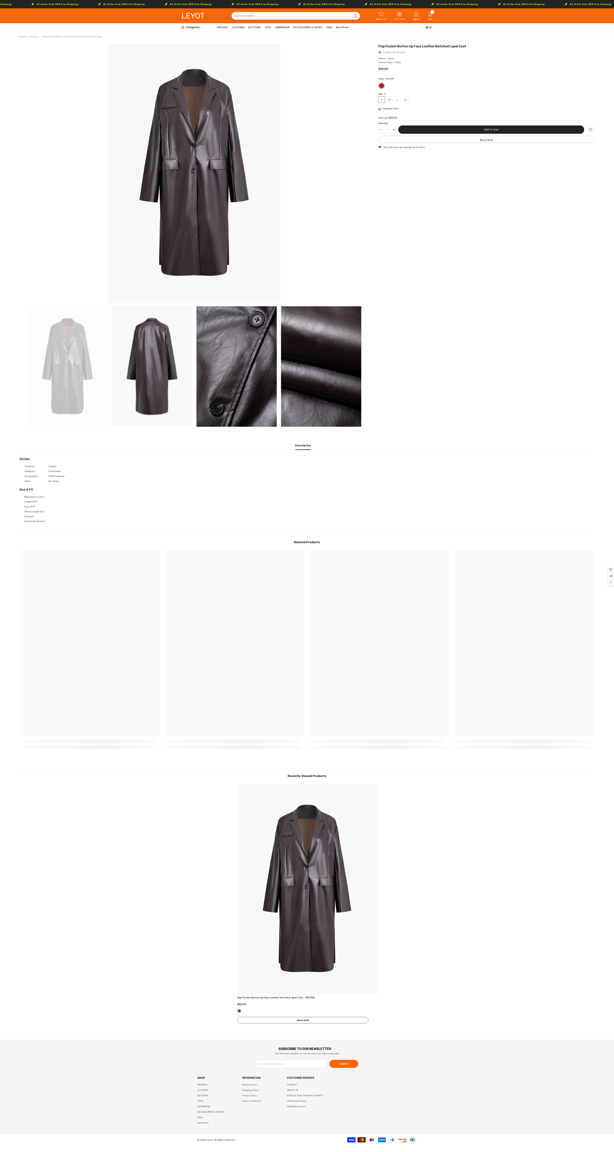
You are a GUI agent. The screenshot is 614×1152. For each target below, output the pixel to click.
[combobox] (292, 16)
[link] (399, 16)
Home (23, 36)
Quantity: (383, 123)
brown (239, 1011)
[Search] (296, 16)
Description (303, 445)
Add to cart (491, 129)
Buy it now (486, 140)
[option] (194, 173)
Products (34, 36)
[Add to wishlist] (590, 130)
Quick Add (303, 1020)
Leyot (391, 58)
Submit (343, 1063)
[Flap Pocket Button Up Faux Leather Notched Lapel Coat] (307, 889)
